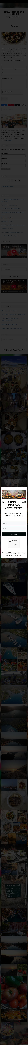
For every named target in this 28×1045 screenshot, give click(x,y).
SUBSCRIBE (14, 534)
